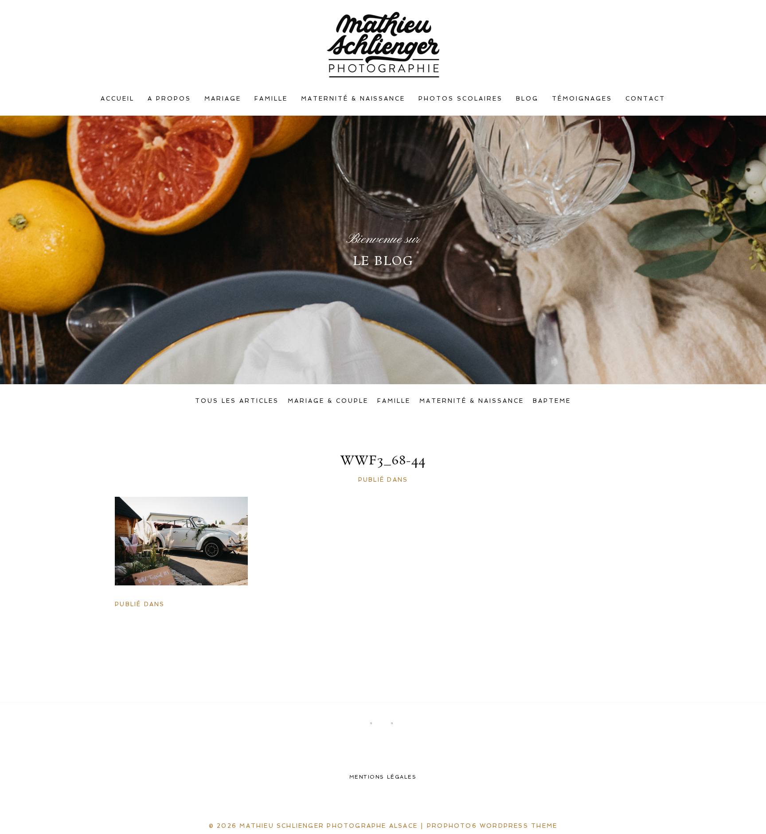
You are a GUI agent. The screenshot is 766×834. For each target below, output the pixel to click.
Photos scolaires (460, 98)
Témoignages (582, 98)
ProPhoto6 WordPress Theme (492, 825)
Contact (645, 98)
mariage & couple (328, 401)
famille (393, 401)
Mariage (222, 98)
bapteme (552, 401)
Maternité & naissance (353, 98)
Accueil (117, 98)
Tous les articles (237, 401)
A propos (169, 98)
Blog (527, 98)
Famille (271, 98)
